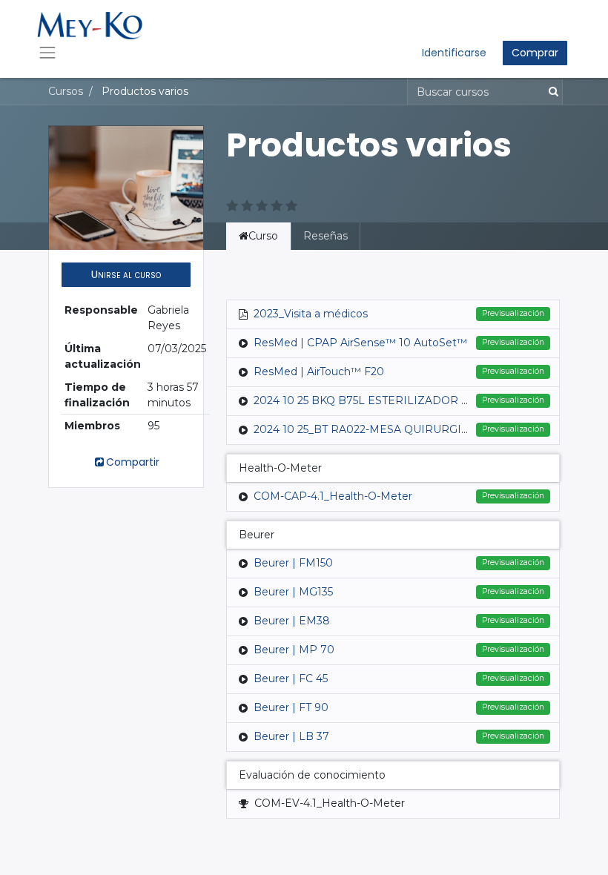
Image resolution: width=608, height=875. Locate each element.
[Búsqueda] (550, 92)
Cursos (65, 91)
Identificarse (454, 52)
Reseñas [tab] (325, 235)
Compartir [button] (132, 462)
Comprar (535, 52)
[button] (126, 275)
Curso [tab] (263, 235)
